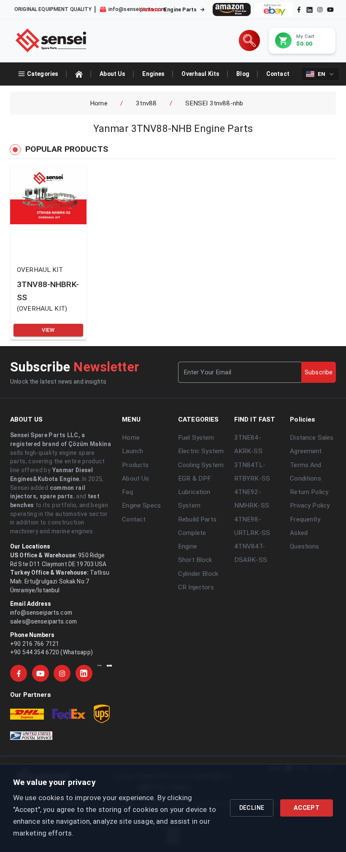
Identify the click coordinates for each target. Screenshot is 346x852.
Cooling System (201, 465)
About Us (135, 478)
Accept (306, 808)
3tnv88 (146, 103)
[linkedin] (309, 9)
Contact (134, 519)
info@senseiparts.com (41, 612)
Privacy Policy (310, 505)
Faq (127, 492)
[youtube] (330, 9)
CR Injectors (196, 587)
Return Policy (309, 492)
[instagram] (320, 9)
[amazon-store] (232, 9)
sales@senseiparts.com (43, 621)
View (48, 330)
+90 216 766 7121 (34, 643)
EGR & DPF (194, 478)
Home (99, 103)
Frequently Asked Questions (305, 533)
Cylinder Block (198, 574)
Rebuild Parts (197, 519)
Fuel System (196, 437)
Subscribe (318, 372)
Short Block (195, 560)
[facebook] (299, 9)
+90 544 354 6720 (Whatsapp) (51, 652)
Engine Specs (141, 505)
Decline (252, 808)
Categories (42, 73)
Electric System (201, 451)
